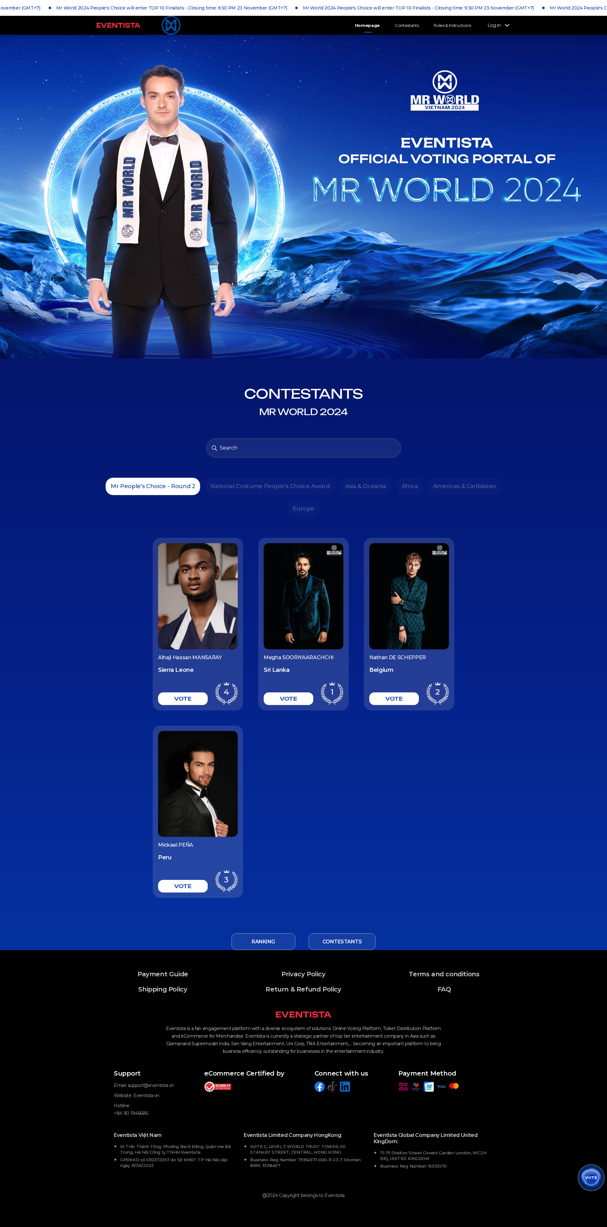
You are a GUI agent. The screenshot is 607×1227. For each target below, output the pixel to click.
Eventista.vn (146, 1095)
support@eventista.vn (151, 1085)
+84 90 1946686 (131, 1113)
